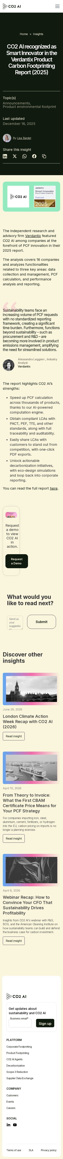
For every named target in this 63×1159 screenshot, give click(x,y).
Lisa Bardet (24, 138)
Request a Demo (16, 561)
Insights (38, 34)
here (54, 488)
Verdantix (33, 236)
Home (24, 34)
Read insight (14, 736)
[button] (56, 6)
